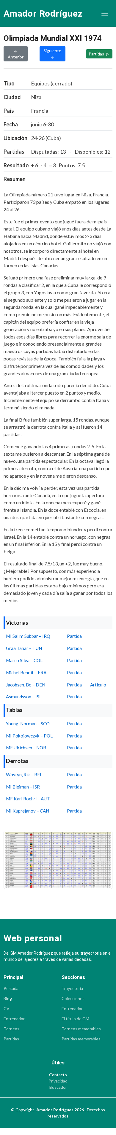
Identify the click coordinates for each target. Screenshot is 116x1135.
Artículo (98, 684)
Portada (11, 988)
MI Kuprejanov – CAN (27, 810)
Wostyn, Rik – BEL (24, 774)
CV (7, 1009)
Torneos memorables (81, 1029)
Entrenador (14, 1019)
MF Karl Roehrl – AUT (28, 798)
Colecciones (73, 998)
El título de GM (75, 1019)
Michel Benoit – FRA (26, 672)
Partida (74, 636)
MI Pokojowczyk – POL (29, 735)
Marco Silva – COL (24, 660)
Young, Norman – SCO (28, 723)
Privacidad (58, 1081)
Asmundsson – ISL (24, 696)
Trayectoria (72, 988)
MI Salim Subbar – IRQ (28, 636)
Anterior (15, 56)
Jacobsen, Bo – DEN (25, 684)
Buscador (58, 1087)
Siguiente (52, 50)
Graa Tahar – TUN (24, 648)
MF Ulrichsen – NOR (26, 747)
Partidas (97, 53)
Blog (8, 998)
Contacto (58, 1075)
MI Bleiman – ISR (23, 786)
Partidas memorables (81, 1039)
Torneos (11, 1029)
